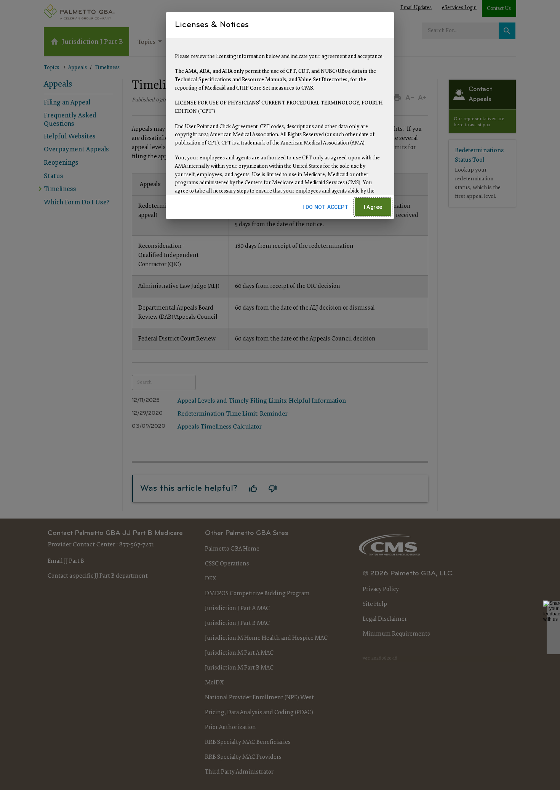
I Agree (373, 207)
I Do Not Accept (325, 207)
